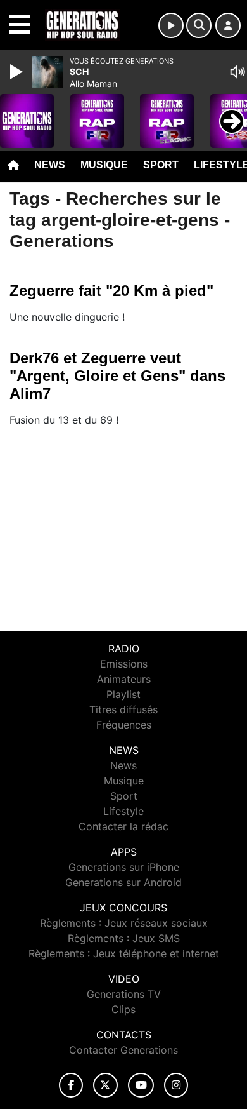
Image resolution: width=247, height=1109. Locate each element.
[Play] (17, 71)
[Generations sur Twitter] (105, 1085)
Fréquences (123, 724)
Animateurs (124, 679)
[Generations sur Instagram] (176, 1085)
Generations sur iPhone (123, 867)
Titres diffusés (123, 709)
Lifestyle (123, 811)
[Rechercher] (199, 25)
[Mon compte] (228, 25)
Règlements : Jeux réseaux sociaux (124, 923)
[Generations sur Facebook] (71, 1085)
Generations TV (124, 994)
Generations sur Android (123, 882)
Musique (104, 164)
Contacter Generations (123, 1050)
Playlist (123, 694)
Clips (123, 1009)
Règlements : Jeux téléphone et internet (123, 953)
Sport (161, 164)
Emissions (124, 663)
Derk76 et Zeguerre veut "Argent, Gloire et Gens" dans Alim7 (117, 375)
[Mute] (237, 71)
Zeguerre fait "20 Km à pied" (111, 290)
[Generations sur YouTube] (141, 1085)
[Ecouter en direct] (171, 25)
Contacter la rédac (123, 826)
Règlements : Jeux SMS (124, 938)
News (49, 164)
